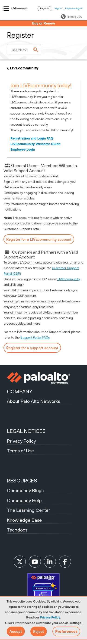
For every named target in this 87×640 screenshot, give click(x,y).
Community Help (24, 500)
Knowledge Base (24, 520)
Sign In (58, 8)
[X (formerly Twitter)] (20, 562)
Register (44, 8)
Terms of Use (20, 450)
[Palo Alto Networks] (43, 378)
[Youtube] (35, 562)
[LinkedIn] (50, 562)
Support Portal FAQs (35, 337)
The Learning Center (28, 510)
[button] (16, 631)
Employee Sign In (74, 8)
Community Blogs (25, 490)
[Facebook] (65, 562)
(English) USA (74, 16)
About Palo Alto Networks (33, 401)
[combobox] (24, 49)
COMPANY (19, 391)
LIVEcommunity (24, 68)
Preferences (66, 631)
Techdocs (17, 529)
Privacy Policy (50, 617)
